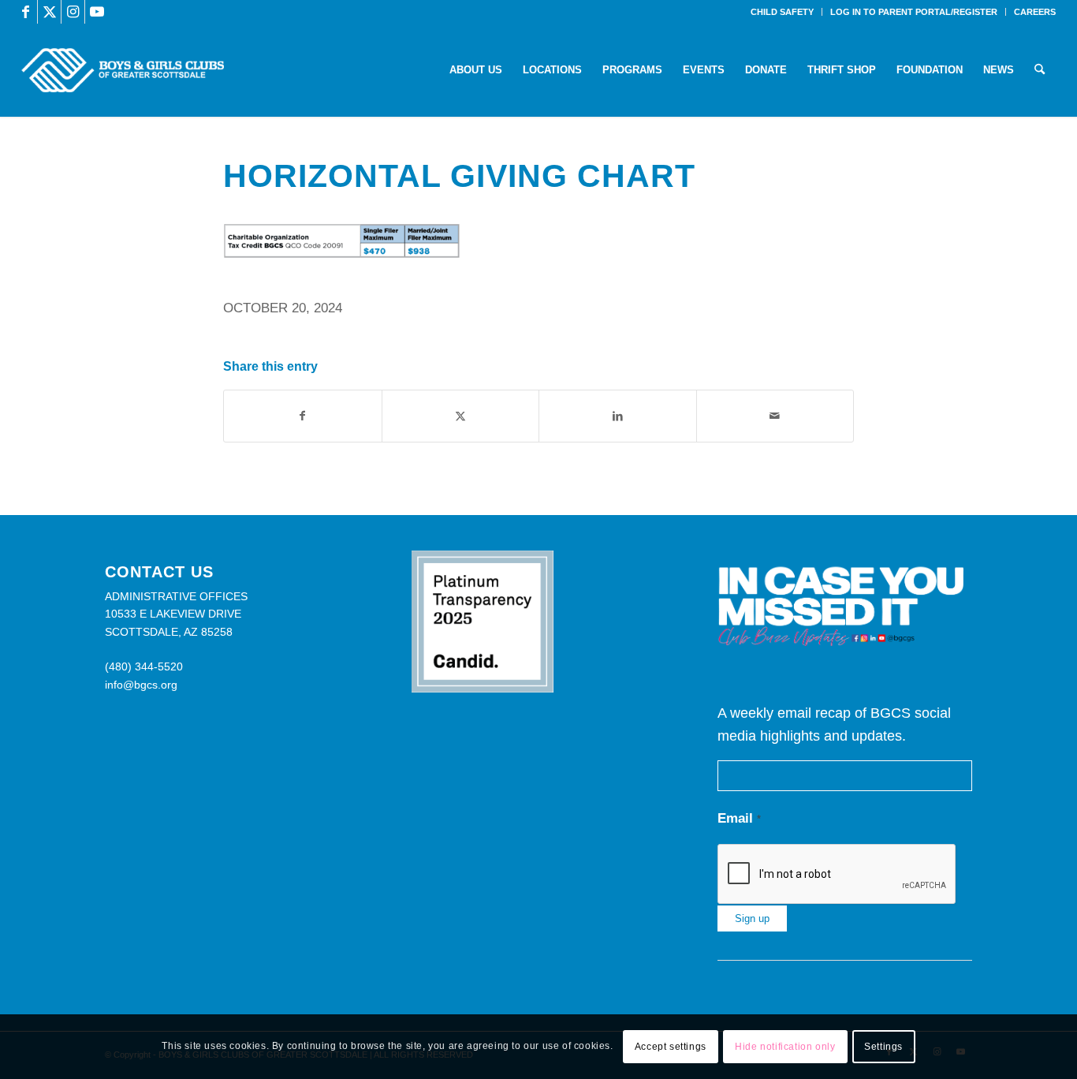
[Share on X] (460, 416)
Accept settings (670, 1046)
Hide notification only (785, 1046)
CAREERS (1035, 12)
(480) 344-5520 (144, 666)
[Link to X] (49, 12)
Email (739, 818)
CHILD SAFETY (782, 12)
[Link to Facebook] (25, 12)
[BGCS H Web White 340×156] (122, 70)
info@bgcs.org (141, 684)
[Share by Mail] (775, 416)
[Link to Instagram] (72, 12)
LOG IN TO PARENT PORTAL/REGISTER (913, 12)
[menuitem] (782, 12)
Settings (883, 1046)
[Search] (1039, 70)
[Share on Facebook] (303, 416)
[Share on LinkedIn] (617, 416)
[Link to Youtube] (97, 12)
